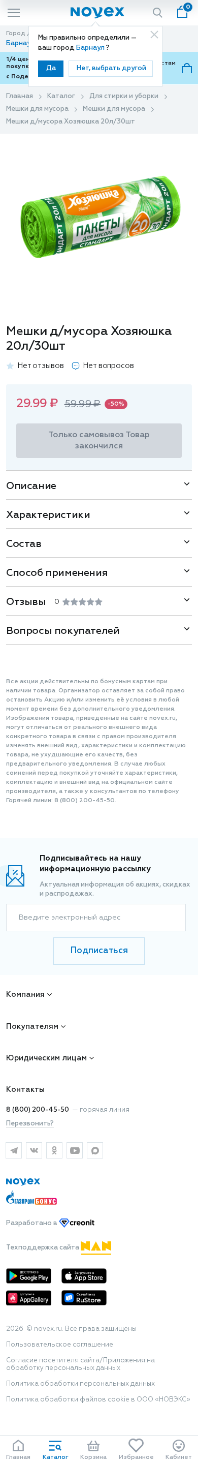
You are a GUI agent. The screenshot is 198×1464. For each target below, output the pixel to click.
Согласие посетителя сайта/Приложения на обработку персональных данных (80, 1364)
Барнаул (91, 48)
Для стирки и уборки (123, 96)
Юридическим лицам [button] (46, 1058)
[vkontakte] (34, 1150)
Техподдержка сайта (43, 1247)
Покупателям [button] (32, 1026)
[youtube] (74, 1150)
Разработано (32, 1223)
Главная (19, 96)
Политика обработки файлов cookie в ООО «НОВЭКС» (98, 1399)
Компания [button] (25, 994)
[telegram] (13, 1150)
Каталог (61, 96)
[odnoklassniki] (54, 1150)
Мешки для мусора (37, 109)
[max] (95, 1150)
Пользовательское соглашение (59, 1344)
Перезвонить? (30, 1123)
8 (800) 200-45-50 (37, 1110)
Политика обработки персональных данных (80, 1384)
